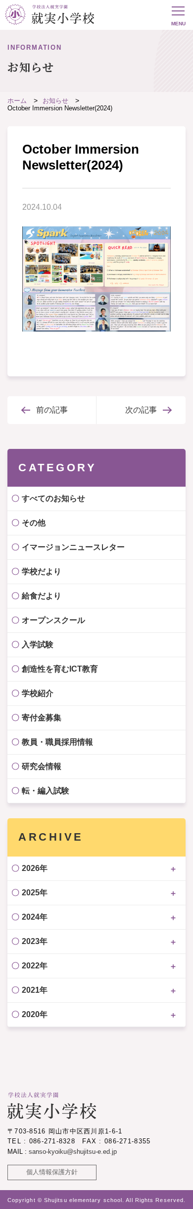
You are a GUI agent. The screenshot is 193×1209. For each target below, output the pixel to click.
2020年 (35, 1014)
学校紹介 (37, 693)
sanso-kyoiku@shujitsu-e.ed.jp (73, 1151)
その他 (34, 522)
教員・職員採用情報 (57, 742)
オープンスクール (53, 620)
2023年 (35, 941)
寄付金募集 (41, 717)
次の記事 (141, 410)
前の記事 (52, 410)
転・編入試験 (45, 790)
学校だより (41, 571)
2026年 (35, 868)
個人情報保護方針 (52, 1172)
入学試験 (37, 644)
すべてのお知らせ (53, 498)
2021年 (35, 990)
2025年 (35, 892)
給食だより (41, 596)
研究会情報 (41, 766)
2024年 (35, 917)
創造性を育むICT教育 (60, 669)
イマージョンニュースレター (73, 547)
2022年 (35, 965)
